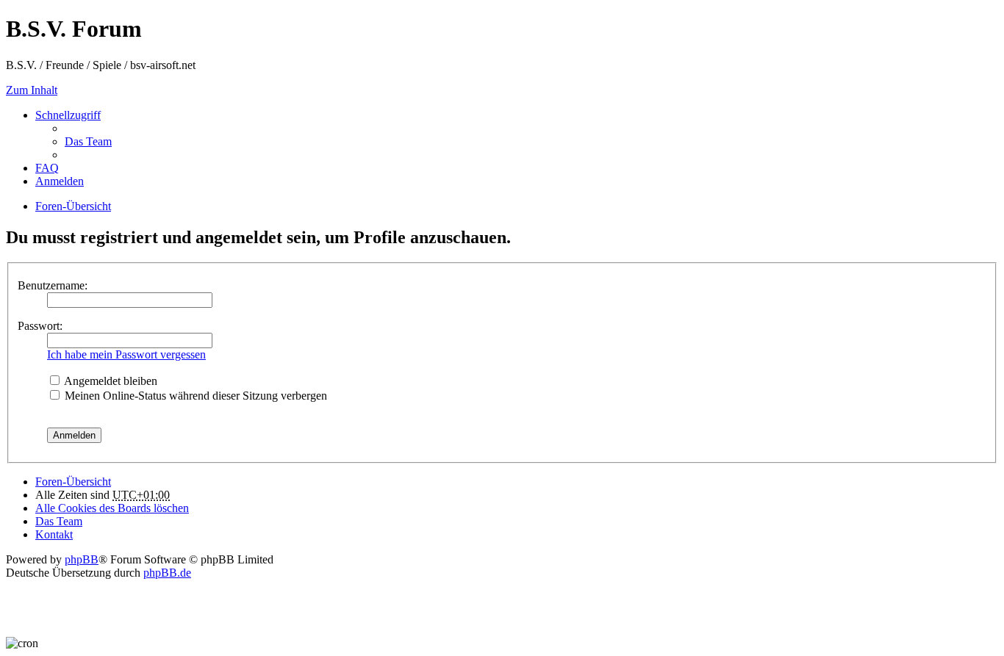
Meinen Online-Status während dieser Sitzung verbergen (194, 395)
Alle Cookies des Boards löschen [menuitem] (112, 508)
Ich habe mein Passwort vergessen (126, 354)
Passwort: (40, 326)
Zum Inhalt (31, 90)
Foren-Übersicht (73, 481)
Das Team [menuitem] (88, 141)
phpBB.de (167, 572)
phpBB (81, 559)
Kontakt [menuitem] (54, 534)
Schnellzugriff (68, 115)
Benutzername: (52, 285)
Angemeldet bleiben (109, 381)
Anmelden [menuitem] (59, 181)
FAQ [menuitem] (47, 168)
